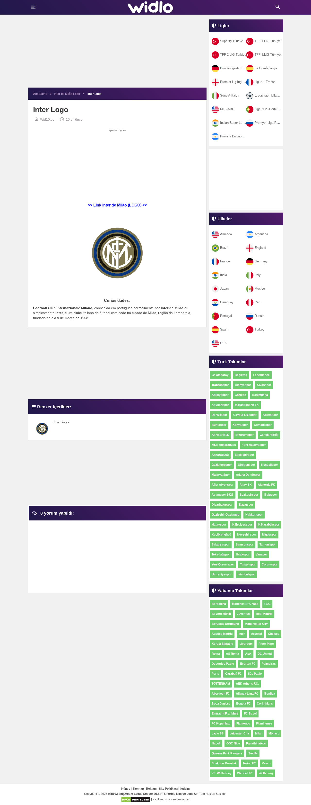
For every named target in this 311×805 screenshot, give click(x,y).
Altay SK (246, 484)
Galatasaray (220, 375)
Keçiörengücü (221, 534)
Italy (258, 275)
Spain (224, 329)
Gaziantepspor (222, 464)
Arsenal (256, 633)
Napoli (216, 743)
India (223, 275)
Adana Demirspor (248, 474)
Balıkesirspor (249, 494)
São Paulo (255, 673)
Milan (258, 733)
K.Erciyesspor (242, 524)
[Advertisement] (117, 53)
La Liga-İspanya (266, 68)
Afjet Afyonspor (222, 484)
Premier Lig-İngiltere (234, 82)
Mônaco (273, 733)
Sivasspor (264, 385)
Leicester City (239, 733)
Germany (261, 261)
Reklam (151, 788)
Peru (258, 302)
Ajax (248, 653)
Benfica (269, 693)
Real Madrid (264, 614)
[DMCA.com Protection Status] (135, 799)
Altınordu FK (266, 484)
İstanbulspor (246, 574)
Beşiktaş (241, 375)
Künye (125, 788)
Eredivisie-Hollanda (268, 95)
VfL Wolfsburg (221, 773)
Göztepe (240, 395)
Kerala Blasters (222, 643)
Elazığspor (246, 504)
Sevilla (253, 753)
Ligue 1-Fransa (265, 82)
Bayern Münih (221, 614)
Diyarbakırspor (222, 504)
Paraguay (226, 302)
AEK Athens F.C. (247, 683)
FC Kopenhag (221, 723)
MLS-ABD (227, 109)
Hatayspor (219, 524)
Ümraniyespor (222, 574)
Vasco (266, 763)
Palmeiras (269, 663)
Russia (259, 316)
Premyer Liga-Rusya (269, 123)
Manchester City (256, 624)
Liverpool (246, 643)
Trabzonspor (220, 385)
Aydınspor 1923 (222, 494)
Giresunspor (246, 464)
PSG (267, 604)
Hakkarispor (254, 514)
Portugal (226, 316)
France (225, 261)
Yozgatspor (248, 564)
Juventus (243, 614)
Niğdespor (269, 534)
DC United (265, 653)
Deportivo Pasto (223, 663)
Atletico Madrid (222, 633)
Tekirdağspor (221, 554)
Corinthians (265, 703)
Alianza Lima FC (247, 693)
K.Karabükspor (268, 524)
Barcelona (219, 604)
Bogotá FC (243, 703)
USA (223, 343)
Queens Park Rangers (227, 753)
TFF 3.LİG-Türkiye (268, 54)
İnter (242, 633)
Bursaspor (219, 425)
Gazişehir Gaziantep (225, 514)
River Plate (266, 643)
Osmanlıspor (263, 425)
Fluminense (264, 723)
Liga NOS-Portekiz (268, 109)
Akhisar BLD (220, 435)
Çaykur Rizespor (245, 415)
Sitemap (138, 788)
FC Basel (250, 713)
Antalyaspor (220, 395)
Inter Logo (61, 421)
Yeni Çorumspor (223, 564)
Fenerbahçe (261, 375)
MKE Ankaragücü (224, 445)
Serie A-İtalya (229, 95)
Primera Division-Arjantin (237, 136)
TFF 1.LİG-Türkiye (268, 41)
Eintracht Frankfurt (225, 713)
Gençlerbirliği (269, 435)
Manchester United (245, 604)
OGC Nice (233, 743)
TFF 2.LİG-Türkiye (233, 54)
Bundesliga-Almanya (234, 68)
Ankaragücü (220, 454)
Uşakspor (243, 554)
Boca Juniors (221, 703)
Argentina (261, 234)
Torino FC (249, 763)
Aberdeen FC (221, 693)
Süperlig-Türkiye (231, 41)
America (226, 234)
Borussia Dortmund (225, 624)
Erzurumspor (244, 435)
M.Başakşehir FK (247, 405)
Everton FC (248, 663)
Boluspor (270, 494)
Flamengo (243, 723)
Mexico (260, 288)
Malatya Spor (221, 474)
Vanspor (261, 554)
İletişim (185, 788)
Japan (224, 288)
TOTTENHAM (221, 683)
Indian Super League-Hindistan (241, 123)
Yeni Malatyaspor (254, 445)
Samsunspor (244, 544)
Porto (215, 673)
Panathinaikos (256, 743)
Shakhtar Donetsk (224, 763)
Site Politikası (168, 788)
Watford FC (245, 773)
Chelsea (273, 633)
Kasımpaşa (260, 395)
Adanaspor (270, 415)
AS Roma (232, 653)
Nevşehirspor (246, 534)
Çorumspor (269, 564)
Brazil (224, 248)
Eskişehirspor (244, 454)
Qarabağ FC (233, 673)
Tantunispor (267, 544)
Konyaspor (240, 425)
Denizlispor (219, 415)
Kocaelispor (269, 464)
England (260, 248)
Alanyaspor (243, 385)
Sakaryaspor (221, 544)
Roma (216, 653)
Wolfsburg (266, 773)
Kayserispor (220, 405)
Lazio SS (218, 733)
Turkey (259, 329)
